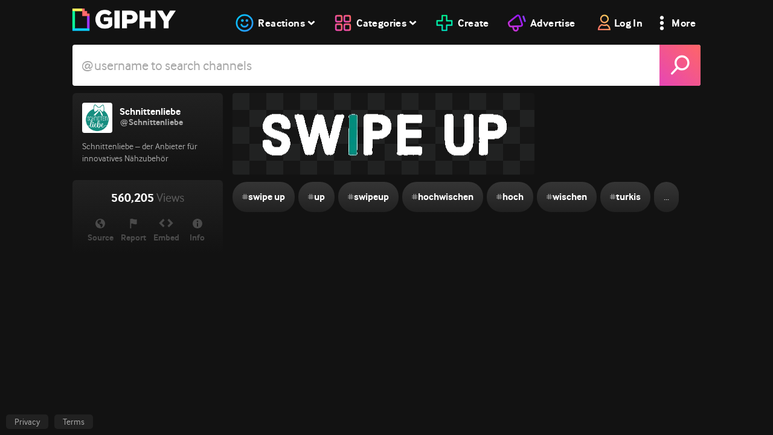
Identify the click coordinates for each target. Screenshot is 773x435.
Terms (74, 422)
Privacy (27, 422)
